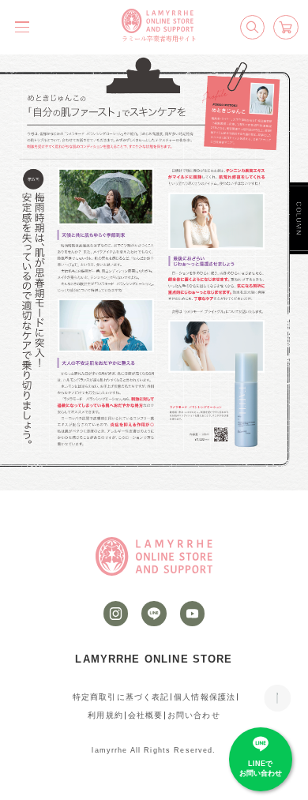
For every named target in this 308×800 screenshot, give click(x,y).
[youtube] (192, 613)
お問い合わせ (193, 715)
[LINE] (154, 613)
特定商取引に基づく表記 (121, 697)
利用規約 (105, 715)
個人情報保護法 (204, 697)
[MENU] (22, 26)
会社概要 (145, 715)
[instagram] (116, 613)
